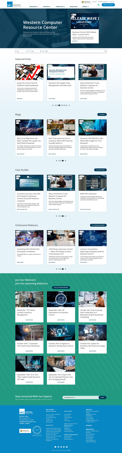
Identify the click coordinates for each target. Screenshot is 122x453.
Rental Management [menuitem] (90, 440)
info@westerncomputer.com (27, 421)
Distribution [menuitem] (88, 432)
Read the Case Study (22, 209)
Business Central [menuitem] (68, 425)
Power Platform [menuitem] (68, 411)
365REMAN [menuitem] (66, 428)
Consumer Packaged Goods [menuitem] (92, 431)
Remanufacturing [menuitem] (90, 437)
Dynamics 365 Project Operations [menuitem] (53, 436)
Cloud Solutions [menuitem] (89, 417)
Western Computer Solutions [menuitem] (70, 423)
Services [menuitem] (46, 6)
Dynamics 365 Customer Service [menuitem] (53, 431)
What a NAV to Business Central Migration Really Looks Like (92, 85)
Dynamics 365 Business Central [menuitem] (53, 428)
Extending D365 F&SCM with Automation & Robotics (28, 250)
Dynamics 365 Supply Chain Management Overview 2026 (28, 84)
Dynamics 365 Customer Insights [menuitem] (53, 430)
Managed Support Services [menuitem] (92, 420)
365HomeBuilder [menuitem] (68, 430)
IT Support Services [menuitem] (90, 421)
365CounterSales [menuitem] (68, 436)
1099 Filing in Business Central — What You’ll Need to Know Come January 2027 (61, 251)
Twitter (61, 447)
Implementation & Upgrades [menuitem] (92, 411)
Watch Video (20, 262)
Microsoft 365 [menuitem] (49, 422)
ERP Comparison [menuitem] (50, 416)
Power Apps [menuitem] (67, 416)
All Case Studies (100, 169)
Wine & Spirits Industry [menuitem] (91, 441)
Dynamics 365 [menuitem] (49, 425)
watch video (52, 98)
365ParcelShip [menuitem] (67, 437)
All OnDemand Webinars (98, 225)
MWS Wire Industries (88, 194)
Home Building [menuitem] (89, 438)
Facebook (64, 447)
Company (21, 423)
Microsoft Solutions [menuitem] (51, 411)
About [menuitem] (85, 6)
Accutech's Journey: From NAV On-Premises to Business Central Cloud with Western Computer (28, 197)
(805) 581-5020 (23, 416)
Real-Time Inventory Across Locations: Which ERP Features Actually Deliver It (61, 140)
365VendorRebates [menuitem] (68, 439)
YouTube (67, 447)
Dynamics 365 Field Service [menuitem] (52, 433)
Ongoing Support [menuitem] (90, 418)
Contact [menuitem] (111, 1)
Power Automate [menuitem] (68, 417)
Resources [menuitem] (73, 6)
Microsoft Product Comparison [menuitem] (53, 414)
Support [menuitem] (94, 1)
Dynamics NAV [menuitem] (49, 420)
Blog (55, 447)
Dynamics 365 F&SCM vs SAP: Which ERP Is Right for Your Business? (91, 140)
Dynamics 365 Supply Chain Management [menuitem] (52, 439)
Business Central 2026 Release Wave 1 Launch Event (84, 33)
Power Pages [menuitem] (67, 420)
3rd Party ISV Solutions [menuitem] (51, 417)
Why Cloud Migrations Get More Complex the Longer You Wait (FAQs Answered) (29, 140)
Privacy (68, 450)
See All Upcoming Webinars (61, 287)
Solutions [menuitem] (33, 6)
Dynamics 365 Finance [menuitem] (51, 434)
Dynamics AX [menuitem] (49, 419)
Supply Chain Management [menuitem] (71, 434)
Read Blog (75, 41)
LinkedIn (58, 447)
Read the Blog (20, 154)
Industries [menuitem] (60, 6)
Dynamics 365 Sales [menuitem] (50, 437)
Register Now (29, 320)
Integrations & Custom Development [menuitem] (91, 415)
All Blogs (102, 114)
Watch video (20, 98)
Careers (27, 423)
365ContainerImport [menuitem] (68, 431)
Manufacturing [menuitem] (89, 435)
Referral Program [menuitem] (103, 1)
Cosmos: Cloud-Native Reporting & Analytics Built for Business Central (92, 251)
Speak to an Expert (108, 4)
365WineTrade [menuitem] (67, 426)
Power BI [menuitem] (66, 419)
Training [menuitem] (88, 412)
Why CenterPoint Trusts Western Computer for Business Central (58, 85)
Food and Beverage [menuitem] (90, 434)
